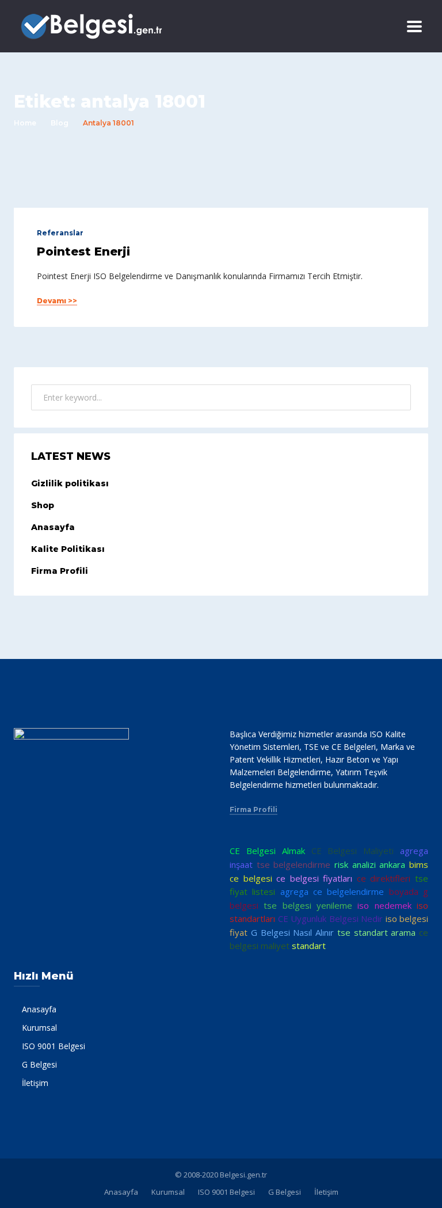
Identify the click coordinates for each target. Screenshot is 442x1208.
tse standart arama (376, 932)
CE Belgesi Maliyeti (352, 850)
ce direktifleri (384, 878)
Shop (42, 505)
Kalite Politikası (68, 549)
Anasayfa (53, 527)
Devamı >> (57, 301)
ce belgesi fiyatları (314, 878)
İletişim (35, 1082)
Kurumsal (39, 1027)
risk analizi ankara (369, 864)
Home (25, 123)
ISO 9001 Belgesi (53, 1046)
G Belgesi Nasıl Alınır (292, 932)
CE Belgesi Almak (267, 850)
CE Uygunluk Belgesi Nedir (330, 918)
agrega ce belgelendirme (332, 891)
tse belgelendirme (294, 864)
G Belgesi (39, 1064)
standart (309, 945)
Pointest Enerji (83, 251)
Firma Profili (59, 571)
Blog (59, 123)
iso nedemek (384, 905)
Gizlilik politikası (70, 483)
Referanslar (60, 232)
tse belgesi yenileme (308, 905)
